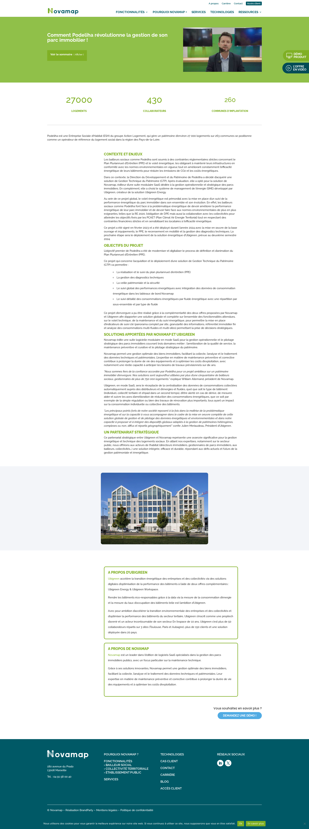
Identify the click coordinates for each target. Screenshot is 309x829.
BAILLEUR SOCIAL (119, 765)
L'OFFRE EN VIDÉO (299, 68)
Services (199, 12)
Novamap (114, 655)
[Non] (304, 823)
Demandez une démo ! (239, 715)
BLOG (164, 781)
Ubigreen (113, 578)
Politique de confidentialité (136, 810)
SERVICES (111, 779)
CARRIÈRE (167, 775)
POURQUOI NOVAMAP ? (121, 754)
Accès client (254, 3)
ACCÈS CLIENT (171, 788)
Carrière (226, 3)
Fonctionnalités (130, 12)
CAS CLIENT (169, 761)
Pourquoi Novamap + (170, 12)
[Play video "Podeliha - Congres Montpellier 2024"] (222, 49)
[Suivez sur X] (228, 763)
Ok (240, 823)
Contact (238, 3)
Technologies (222, 12)
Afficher (78, 54)
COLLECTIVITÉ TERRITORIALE (127, 768)
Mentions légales (106, 810)
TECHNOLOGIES (172, 754)
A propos (214, 3)
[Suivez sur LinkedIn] (220, 763)
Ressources (248, 12)
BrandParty (86, 810)
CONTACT (167, 768)
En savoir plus (256, 823)
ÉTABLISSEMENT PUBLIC (123, 772)
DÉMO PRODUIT (300, 55)
